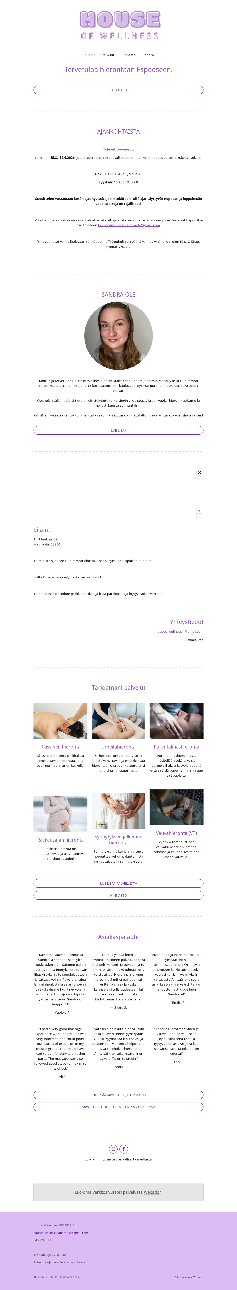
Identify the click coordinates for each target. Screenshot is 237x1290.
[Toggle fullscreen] (199, 472)
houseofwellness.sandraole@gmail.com (129, 225)
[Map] (118, 494)
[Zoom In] (199, 510)
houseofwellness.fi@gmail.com (179, 631)
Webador (152, 1192)
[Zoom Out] (199, 516)
